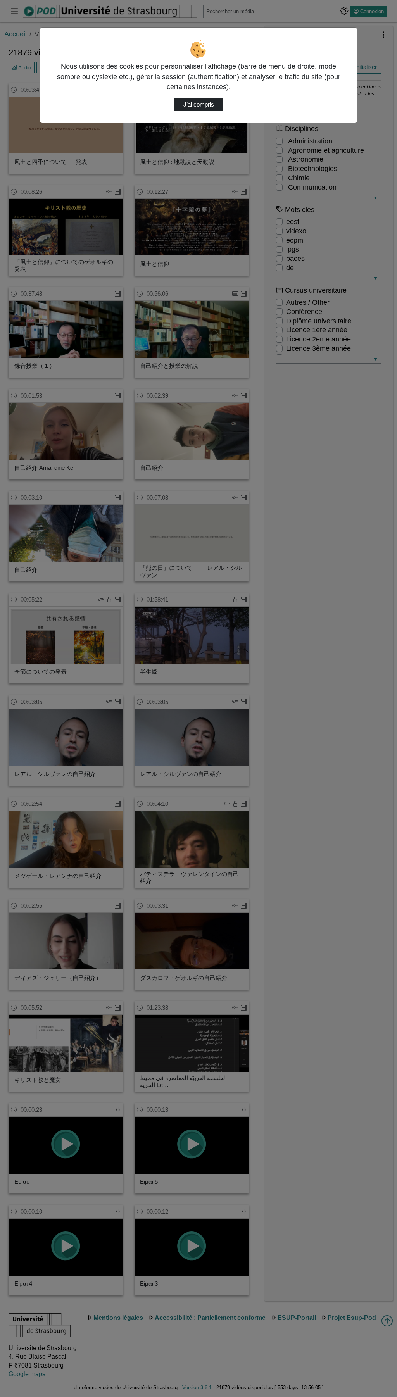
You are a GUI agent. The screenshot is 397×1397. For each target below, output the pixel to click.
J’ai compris (198, 105)
